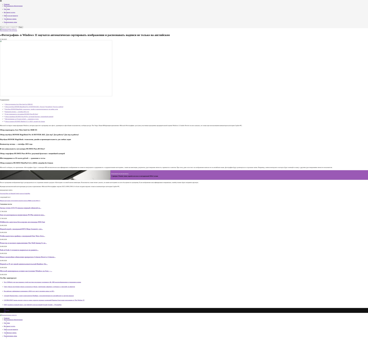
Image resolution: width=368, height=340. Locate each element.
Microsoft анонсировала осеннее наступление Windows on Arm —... (26, 271)
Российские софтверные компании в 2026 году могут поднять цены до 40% (29, 291)
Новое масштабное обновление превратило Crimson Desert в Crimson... (28, 257)
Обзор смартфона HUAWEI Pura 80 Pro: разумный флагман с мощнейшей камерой (29, 116)
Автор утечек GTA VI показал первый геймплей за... (20, 208)
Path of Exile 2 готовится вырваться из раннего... (19, 250)
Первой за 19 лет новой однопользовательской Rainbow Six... (24, 264)
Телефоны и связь (10, 19)
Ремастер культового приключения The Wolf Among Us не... (23, 243)
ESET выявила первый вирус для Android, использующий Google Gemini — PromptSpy (33, 304)
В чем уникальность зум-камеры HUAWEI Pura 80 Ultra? (21, 114)
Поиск (20, 27)
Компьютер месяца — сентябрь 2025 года (17, 111)
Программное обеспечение (13, 6)
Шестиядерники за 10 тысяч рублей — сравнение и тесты (22, 119)
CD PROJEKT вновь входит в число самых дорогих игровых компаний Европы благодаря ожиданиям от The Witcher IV (44, 300)
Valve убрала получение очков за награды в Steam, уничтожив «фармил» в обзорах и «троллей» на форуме (39, 286)
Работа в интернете (11, 16)
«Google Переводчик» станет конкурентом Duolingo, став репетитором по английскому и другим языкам (39, 295)
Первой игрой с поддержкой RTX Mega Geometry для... (21, 229)
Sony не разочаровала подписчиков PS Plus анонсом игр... (22, 215)
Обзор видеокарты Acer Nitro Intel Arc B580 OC (19, 104)
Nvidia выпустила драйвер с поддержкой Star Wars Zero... (22, 236)
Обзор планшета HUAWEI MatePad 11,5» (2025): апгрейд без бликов (25, 121)
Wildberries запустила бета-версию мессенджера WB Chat (22, 222)
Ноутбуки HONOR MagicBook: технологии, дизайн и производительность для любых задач (31, 109)
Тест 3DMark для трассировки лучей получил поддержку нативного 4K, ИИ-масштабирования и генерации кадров (42, 282)
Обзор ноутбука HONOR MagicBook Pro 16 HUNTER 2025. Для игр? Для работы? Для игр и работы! (34, 106)
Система (7, 9)
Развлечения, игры (10, 22)
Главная (6, 4)
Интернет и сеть (9, 12)
